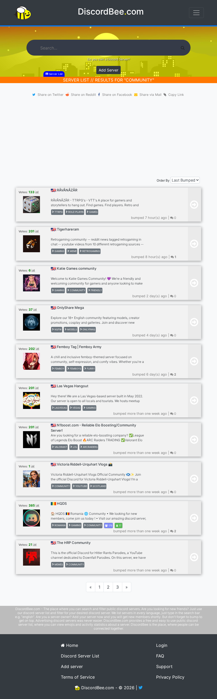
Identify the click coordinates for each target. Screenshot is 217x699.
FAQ (160, 656)
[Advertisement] (108, 137)
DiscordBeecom (111, 11)
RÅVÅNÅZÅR (67, 190)
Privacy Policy (170, 677)
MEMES (58, 564)
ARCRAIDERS (90, 446)
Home (71, 645)
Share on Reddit (83, 95)
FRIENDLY (96, 290)
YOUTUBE (81, 486)
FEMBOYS (75, 368)
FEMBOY (59, 368)
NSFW (58, 329)
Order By (163, 180)
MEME (73, 251)
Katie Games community (76, 268)
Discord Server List (80, 656)
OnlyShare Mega (70, 307)
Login (161, 645)
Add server (72, 666)
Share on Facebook (117, 95)
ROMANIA (60, 525)
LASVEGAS (60, 407)
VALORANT (60, 446)
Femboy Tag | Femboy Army (79, 347)
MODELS (71, 329)
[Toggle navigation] (196, 12)
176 (110, 525)
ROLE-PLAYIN (75, 211)
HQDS (62, 503)
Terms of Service (78, 677)
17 (119, 525)
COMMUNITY (77, 290)
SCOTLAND (99, 486)
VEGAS (76, 407)
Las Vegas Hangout (72, 386)
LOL (74, 446)
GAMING (59, 251)
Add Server (108, 70)
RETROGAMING (91, 251)
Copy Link (175, 95)
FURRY (90, 368)
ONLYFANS (88, 329)
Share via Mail (150, 95)
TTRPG (58, 211)
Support (164, 666)
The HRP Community (74, 542)
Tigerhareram (68, 229)
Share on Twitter (51, 95)
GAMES (93, 211)
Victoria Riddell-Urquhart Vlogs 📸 (84, 464)
